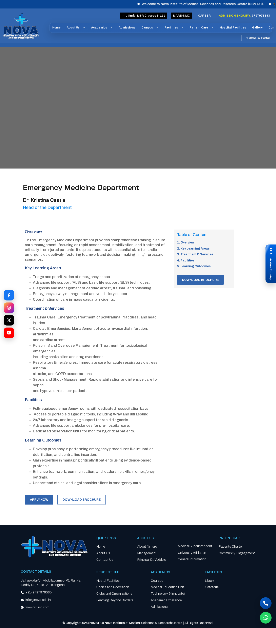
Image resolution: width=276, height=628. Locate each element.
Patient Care (199, 27)
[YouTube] (9, 333)
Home (56, 27)
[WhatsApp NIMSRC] (266, 618)
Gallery (257, 27)
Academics (99, 27)
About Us (73, 27)
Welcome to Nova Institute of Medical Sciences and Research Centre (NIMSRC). (188, 4)
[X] (9, 320)
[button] (181, 16)
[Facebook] (9, 295)
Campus (147, 27)
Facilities (171, 27)
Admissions (127, 27)
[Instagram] (9, 307)
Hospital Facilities (233, 27)
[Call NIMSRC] (266, 603)
